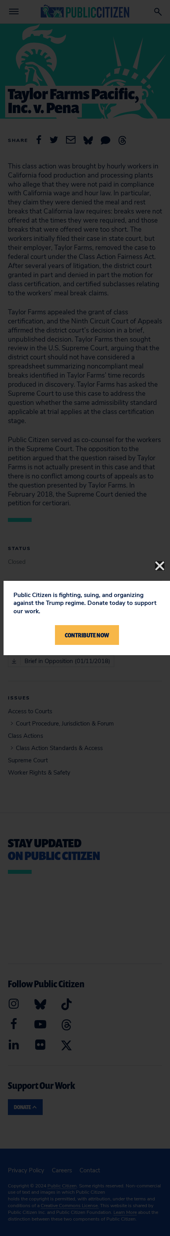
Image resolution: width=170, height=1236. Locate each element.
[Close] (160, 566)
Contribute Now (87, 635)
